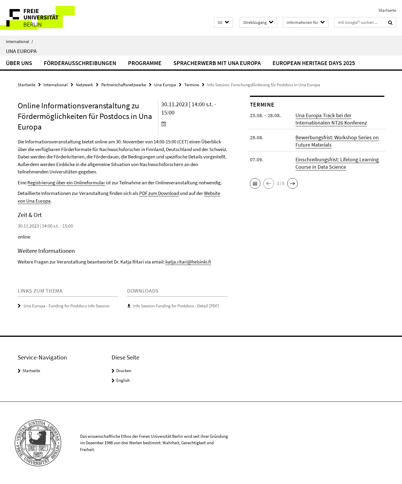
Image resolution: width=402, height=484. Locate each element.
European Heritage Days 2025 (314, 63)
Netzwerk (84, 84)
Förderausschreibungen (80, 63)
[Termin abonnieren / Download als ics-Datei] (194, 124)
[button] (223, 22)
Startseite (387, 10)
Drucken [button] (123, 370)
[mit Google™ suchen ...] (390, 22)
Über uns (19, 63)
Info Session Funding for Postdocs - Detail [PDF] (176, 306)
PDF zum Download (159, 193)
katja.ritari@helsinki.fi (188, 261)
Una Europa (21, 50)
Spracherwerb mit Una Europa (217, 63)
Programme (145, 63)
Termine (191, 84)
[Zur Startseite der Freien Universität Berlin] (49, 18)
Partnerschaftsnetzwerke (123, 84)
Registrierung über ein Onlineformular (66, 182)
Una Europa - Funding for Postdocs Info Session (66, 306)
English (123, 380)
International (19, 41)
